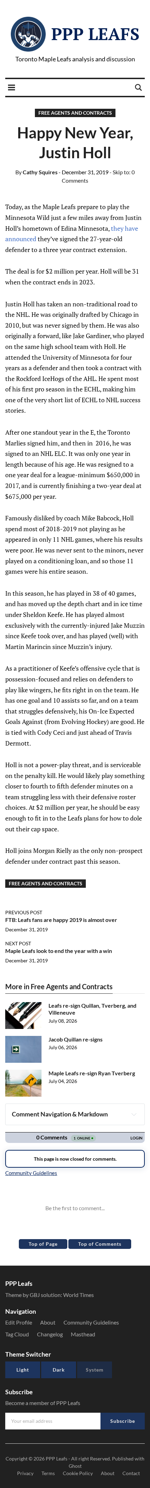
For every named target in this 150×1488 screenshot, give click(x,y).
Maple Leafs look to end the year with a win (58, 950)
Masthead (83, 1334)
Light (22, 1370)
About (47, 1322)
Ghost (75, 1466)
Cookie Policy (78, 1473)
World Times (78, 1294)
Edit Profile (18, 1322)
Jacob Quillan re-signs (75, 1039)
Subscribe (122, 1421)
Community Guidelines (91, 1322)
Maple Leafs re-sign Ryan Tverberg (91, 1073)
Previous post (23, 912)
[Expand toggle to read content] (134, 1114)
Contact (131, 1473)
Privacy (25, 1473)
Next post (18, 943)
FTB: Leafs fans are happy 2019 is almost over (61, 919)
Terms (48, 1473)
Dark (59, 1370)
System (95, 1370)
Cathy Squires (36, 172)
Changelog (50, 1334)
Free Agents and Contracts (75, 113)
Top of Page (43, 1244)
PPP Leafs (95, 34)
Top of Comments (99, 1244)
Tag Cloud (17, 1334)
